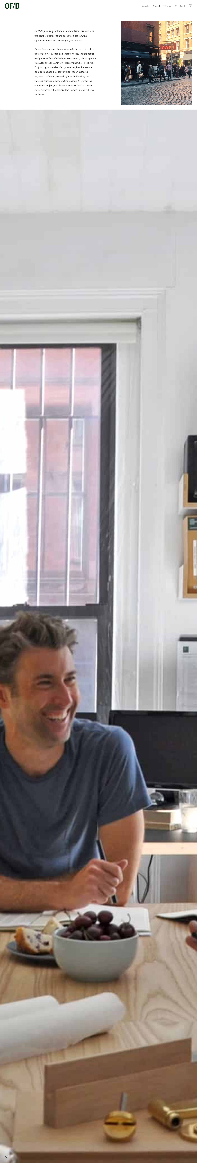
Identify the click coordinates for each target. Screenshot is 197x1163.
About (156, 5)
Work (145, 5)
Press (167, 5)
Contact (180, 5)
